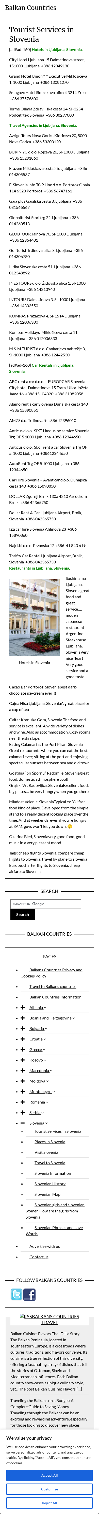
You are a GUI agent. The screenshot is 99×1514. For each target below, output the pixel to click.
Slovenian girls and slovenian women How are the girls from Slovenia (55, 1210)
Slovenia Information (53, 1173)
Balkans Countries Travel (55, 1319)
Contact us (38, 1256)
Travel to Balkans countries (52, 986)
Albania (36, 1007)
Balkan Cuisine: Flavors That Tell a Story (44, 1333)
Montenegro (40, 1091)
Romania (37, 1101)
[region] (49, 1471)
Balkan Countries (30, 8)
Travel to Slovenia (50, 1162)
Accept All (49, 1475)
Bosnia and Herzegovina (50, 1017)
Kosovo (36, 1059)
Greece (36, 1049)
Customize (49, 1489)
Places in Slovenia (50, 1141)
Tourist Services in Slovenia (58, 1131)
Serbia (35, 1112)
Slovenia (37, 1122)
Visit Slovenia (46, 1152)
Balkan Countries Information (55, 996)
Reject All (49, 1503)
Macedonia (39, 1070)
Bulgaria (37, 1028)
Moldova (37, 1080)
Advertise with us (44, 1246)
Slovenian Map (47, 1194)
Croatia (36, 1038)
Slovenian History (50, 1183)
